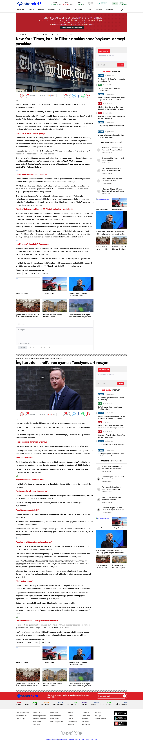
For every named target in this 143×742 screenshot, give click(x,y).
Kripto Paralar (121, 703)
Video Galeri (86, 716)
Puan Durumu (72, 703)
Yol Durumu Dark (21, 716)
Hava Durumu (58, 703)
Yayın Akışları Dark (39, 716)
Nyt (39, 273)
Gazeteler (109, 10)
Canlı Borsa (54, 713)
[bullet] (44, 347)
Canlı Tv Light (20, 719)
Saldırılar (46, 273)
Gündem (41, 10)
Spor (60, 10)
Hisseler (84, 703)
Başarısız (20, 642)
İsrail (25, 273)
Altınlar (70, 713)
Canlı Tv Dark (37, 713)
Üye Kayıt (98, 716)
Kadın (68, 10)
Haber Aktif (19, 35)
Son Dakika (20, 10)
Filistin (19, 273)
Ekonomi (51, 10)
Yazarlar (99, 10)
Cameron (28, 642)
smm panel (37, 724)
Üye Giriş (98, 713)
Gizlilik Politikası (63, 739)
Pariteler (95, 703)
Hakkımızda (49, 739)
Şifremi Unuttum (100, 719)
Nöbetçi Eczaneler (39, 719)
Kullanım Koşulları (84, 739)
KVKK (77, 739)
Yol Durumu (107, 703)
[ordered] (41, 347)
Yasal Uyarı (94, 739)
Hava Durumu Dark (22, 713)
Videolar (89, 10)
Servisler (31, 10)
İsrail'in (33, 273)
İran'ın (36, 642)
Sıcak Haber (86, 724)
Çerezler (71, 739)
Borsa (18, 703)
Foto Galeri (78, 10)
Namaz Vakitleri (31, 703)
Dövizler (70, 716)
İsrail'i (49, 642)
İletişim (56, 739)
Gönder (22, 348)
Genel (26, 35)
